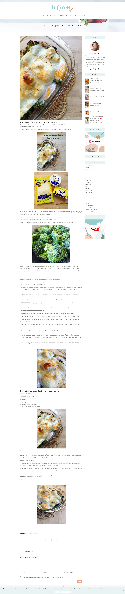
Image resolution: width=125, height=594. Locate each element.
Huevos (87, 188)
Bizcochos (88, 174)
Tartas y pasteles (90, 209)
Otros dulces (89, 192)
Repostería (88, 205)
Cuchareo (87, 178)
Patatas (87, 199)
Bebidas (87, 171)
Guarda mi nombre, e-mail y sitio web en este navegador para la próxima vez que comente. (42, 577)
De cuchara (88, 180)
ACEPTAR (57, 592)
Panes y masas (89, 194)
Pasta (86, 196)
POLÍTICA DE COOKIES (65, 592)
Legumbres (88, 190)
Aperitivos (88, 165)
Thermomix (35, 533)
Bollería (87, 176)
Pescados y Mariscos (91, 201)
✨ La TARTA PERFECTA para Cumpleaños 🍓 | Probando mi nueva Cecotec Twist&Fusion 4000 (96, 120)
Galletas (87, 184)
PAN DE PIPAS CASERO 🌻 (97, 97)
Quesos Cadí (33, 129)
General (87, 186)
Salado (29, 533)
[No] (123, 590)
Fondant (87, 182)
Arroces (87, 167)
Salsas (87, 207)
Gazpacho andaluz (95, 112)
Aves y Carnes (89, 169)
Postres (87, 203)
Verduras (87, 211)
